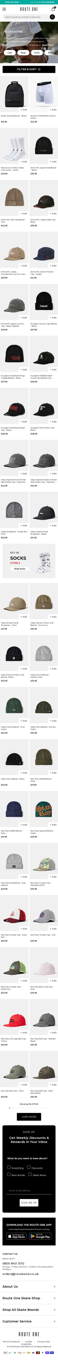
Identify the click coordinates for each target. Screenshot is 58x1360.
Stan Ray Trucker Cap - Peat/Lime (11, 988)
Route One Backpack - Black (14, 116)
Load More (29, 1116)
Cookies (28, 1341)
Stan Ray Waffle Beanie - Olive (41, 780)
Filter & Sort (27, 69)
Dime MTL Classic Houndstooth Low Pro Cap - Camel (13, 273)
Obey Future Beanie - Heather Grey (40, 676)
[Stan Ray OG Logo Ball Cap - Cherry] (14, 1017)
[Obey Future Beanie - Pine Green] (14, 705)
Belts (50, 52)
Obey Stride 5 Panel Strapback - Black (39, 532)
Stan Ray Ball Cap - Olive (12, 1091)
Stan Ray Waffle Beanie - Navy (12, 832)
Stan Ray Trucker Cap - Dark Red (14, 936)
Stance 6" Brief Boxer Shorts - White (43, 117)
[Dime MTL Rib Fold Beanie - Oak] (14, 198)
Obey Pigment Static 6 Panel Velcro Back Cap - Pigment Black (43, 480)
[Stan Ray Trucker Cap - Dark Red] (14, 913)
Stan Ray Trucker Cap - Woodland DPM (40, 884)
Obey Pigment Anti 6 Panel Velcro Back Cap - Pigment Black (13, 480)
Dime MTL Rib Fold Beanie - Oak (13, 220)
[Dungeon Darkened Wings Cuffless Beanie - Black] (14, 354)
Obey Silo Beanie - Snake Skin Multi (14, 532)
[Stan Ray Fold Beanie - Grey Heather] (14, 861)
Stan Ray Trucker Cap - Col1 (42, 935)
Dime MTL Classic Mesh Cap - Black (43, 220)
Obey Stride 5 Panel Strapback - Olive (9, 624)
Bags (23, 52)
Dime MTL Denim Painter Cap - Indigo (42, 273)
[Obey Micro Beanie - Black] (14, 757)
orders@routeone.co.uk (20, 1274)
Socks (37, 52)
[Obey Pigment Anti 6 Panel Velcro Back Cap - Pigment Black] (14, 458)
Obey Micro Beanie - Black (12, 779)
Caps (9, 52)
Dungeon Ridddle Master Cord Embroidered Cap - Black (41, 376)
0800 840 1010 (13, 1263)
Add (25, 109)
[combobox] (29, 17)
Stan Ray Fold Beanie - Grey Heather (13, 884)
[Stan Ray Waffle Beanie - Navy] (14, 809)
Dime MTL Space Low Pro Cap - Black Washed (12, 324)
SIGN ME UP (29, 1202)
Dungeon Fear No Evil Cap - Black (42, 429)
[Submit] (52, 16)
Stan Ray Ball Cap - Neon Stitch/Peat (41, 1092)
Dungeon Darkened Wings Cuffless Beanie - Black (13, 376)
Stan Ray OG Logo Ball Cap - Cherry (14, 1040)
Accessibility (26, 1344)
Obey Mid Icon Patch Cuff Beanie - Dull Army (42, 624)
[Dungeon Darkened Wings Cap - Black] (14, 406)
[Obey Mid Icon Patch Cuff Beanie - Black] (14, 653)
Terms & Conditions (11, 1341)
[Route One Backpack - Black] (14, 94)
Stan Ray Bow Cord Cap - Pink (42, 988)
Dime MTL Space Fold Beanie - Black (43, 169)
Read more (47, 45)
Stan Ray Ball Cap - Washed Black (42, 1040)
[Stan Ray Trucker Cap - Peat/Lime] (14, 965)
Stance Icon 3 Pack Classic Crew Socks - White (12, 169)
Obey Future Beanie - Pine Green (13, 728)
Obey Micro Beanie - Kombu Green (43, 728)
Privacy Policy (43, 1341)
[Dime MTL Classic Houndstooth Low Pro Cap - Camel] (14, 250)
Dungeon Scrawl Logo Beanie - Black (43, 324)
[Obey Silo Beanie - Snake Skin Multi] (14, 510)
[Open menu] (4, 9)
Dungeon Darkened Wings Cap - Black (13, 429)
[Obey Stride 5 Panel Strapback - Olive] (14, 601)
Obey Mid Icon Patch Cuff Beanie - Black (12, 676)
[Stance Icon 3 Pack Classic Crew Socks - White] (14, 146)
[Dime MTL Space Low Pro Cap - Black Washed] (14, 302)
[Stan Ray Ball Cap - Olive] (14, 1069)
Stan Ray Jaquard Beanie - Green (42, 832)
